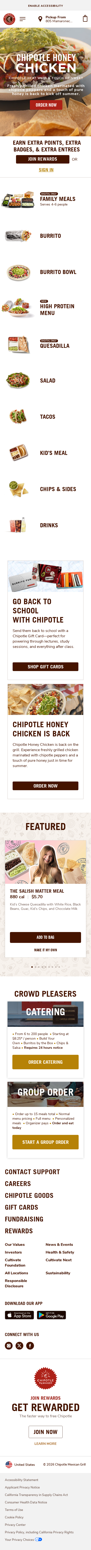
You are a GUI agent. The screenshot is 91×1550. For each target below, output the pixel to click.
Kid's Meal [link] (53, 452)
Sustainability (58, 1273)
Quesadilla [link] (54, 345)
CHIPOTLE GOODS (29, 1195)
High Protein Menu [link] (57, 309)
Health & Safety (60, 1252)
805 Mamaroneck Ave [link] (60, 21)
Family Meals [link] (57, 198)
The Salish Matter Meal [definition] (37, 891)
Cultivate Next (59, 1260)
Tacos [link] (47, 416)
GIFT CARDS (21, 1207)
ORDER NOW (46, 105)
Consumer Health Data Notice (26, 1502)
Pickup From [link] (56, 17)
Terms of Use (14, 1510)
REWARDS (19, 1231)
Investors (13, 1252)
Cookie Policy (14, 1517)
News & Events (59, 1244)
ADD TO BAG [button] (45, 937)
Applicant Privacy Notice (22, 1487)
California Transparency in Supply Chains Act (36, 1495)
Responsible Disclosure (16, 1283)
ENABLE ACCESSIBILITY (45, 6)
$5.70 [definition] (37, 897)
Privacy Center (15, 1525)
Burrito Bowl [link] (58, 271)
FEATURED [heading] (45, 826)
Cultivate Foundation (15, 1262)
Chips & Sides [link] (58, 489)
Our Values (15, 1244)
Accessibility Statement (21, 1480)
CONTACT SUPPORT (32, 1172)
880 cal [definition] (17, 897)
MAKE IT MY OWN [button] (45, 950)
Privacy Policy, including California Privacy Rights (39, 1532)
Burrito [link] (50, 235)
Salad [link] (47, 380)
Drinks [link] (49, 525)
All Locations (16, 1273)
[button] (32, 967)
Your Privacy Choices (19, 1540)
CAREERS (18, 1183)
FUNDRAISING (24, 1219)
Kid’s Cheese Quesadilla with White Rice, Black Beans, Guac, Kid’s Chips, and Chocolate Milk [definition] (45, 906)
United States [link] (24, 1464)
